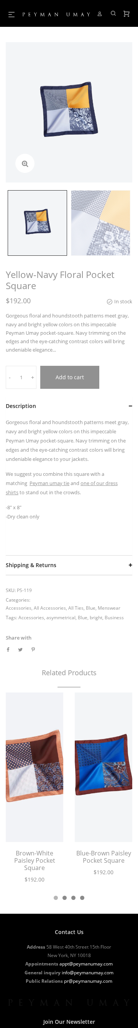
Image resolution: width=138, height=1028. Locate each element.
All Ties (76, 608)
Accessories (18, 608)
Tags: (11, 617)
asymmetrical (61, 617)
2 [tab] (64, 898)
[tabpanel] (34, 792)
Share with (18, 637)
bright (96, 617)
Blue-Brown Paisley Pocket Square (103, 857)
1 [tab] (56, 898)
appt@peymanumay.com (86, 964)
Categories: (18, 600)
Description (21, 406)
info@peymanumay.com (87, 972)
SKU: (11, 590)
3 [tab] (73, 898)
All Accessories (50, 608)
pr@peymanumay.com (88, 981)
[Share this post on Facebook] (8, 649)
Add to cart (70, 377)
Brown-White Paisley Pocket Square (34, 860)
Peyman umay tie (49, 483)
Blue (90, 608)
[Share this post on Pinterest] (33, 649)
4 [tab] (82, 898)
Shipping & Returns (31, 565)
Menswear (109, 608)
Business (114, 617)
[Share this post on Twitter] (20, 649)
